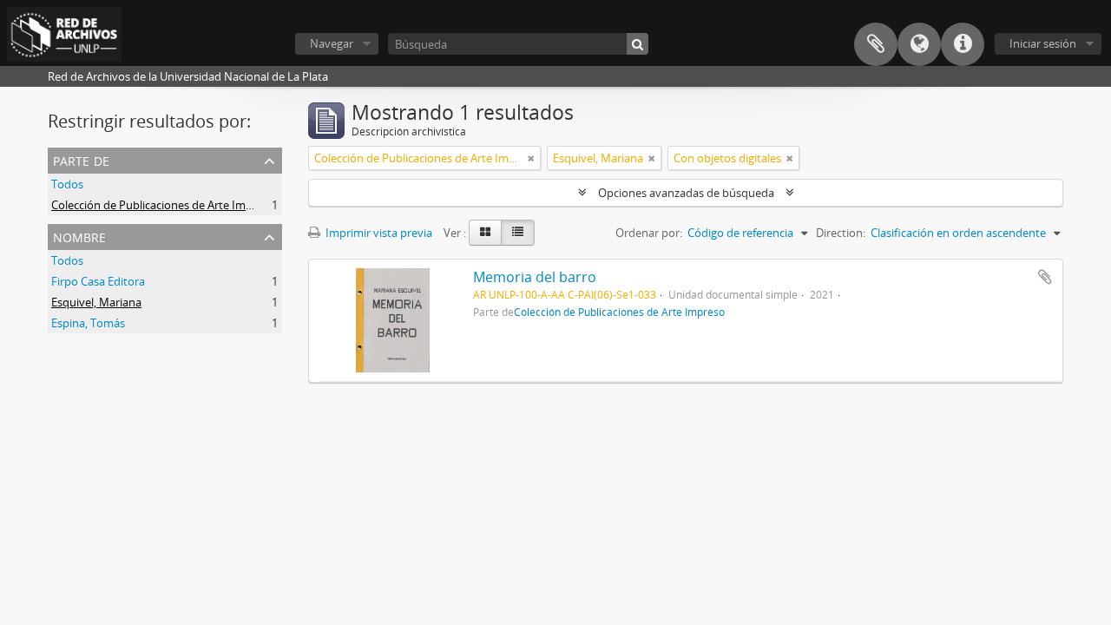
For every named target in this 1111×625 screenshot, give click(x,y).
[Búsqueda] (637, 44)
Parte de (81, 159)
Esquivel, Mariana (96, 302)
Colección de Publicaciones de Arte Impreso (163, 205)
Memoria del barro (534, 276)
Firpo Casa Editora (98, 281)
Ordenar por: (648, 232)
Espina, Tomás (88, 323)
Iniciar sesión (1042, 43)
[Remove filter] (531, 158)
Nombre (79, 235)
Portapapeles (875, 44)
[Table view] (518, 233)
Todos (67, 184)
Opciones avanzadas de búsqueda (686, 193)
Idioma (919, 44)
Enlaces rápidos (962, 44)
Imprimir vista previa (377, 232)
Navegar (331, 43)
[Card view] (485, 233)
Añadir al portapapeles (1045, 277)
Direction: (840, 232)
